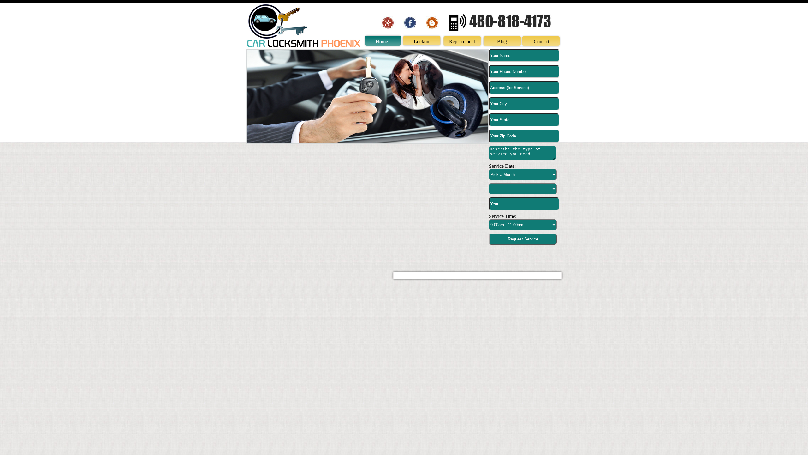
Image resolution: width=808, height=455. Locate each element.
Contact (541, 41)
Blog (502, 41)
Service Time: (502, 216)
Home (382, 41)
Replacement (462, 41)
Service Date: (502, 166)
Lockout (422, 41)
